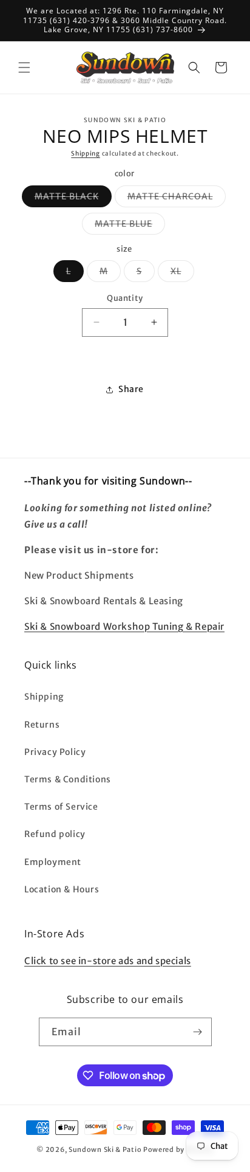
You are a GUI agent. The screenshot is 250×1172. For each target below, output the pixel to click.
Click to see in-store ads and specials (107, 961)
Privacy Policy (55, 751)
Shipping (85, 153)
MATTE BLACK (73, 198)
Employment (52, 862)
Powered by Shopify (178, 1149)
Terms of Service (61, 806)
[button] (24, 67)
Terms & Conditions (67, 779)
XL (182, 273)
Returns (41, 724)
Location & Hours (62, 889)
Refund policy (55, 834)
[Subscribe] (197, 1032)
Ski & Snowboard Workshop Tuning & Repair (124, 626)
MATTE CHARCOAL (176, 198)
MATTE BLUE (130, 226)
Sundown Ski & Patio (105, 1149)
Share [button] (131, 389)
